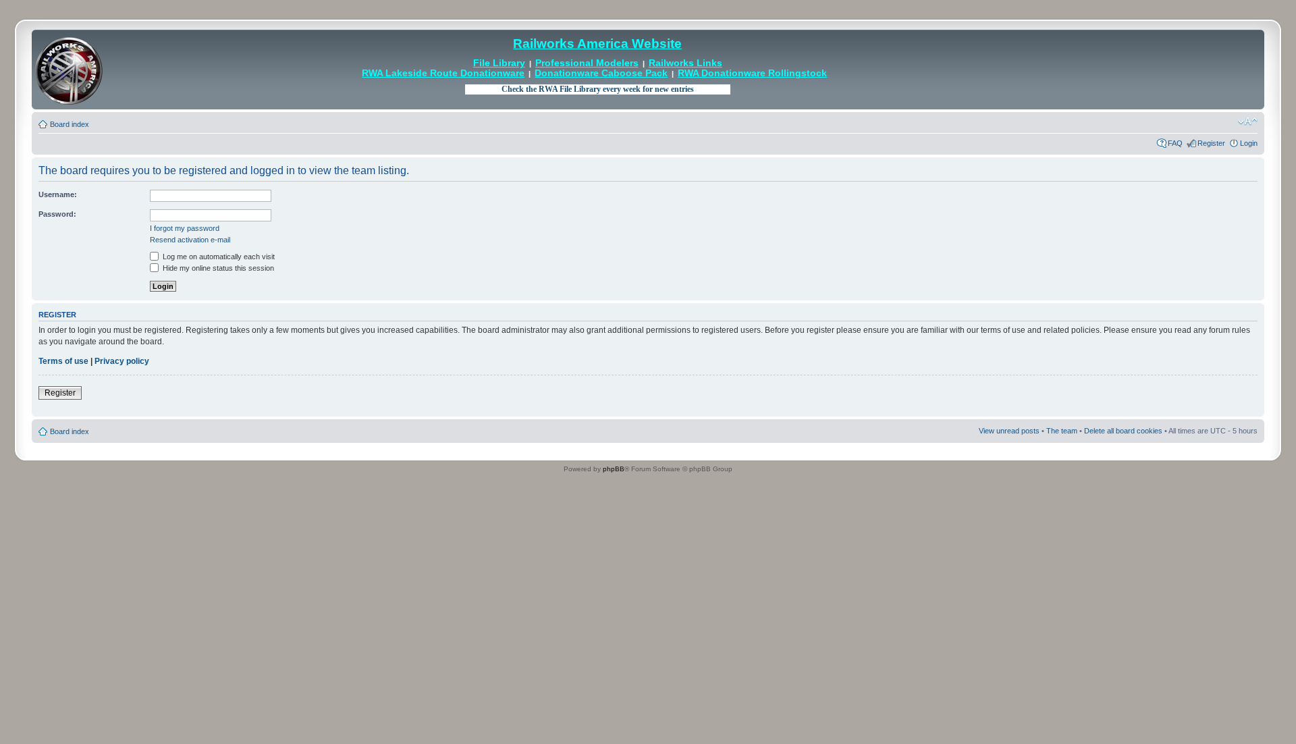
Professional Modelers (587, 63)
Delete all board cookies (1123, 431)
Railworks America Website (597, 43)
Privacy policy (121, 361)
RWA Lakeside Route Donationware (443, 73)
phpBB (613, 469)
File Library (499, 63)
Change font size (1248, 121)
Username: (57, 194)
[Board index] (69, 69)
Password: (57, 214)
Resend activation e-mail (190, 240)
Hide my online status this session (217, 268)
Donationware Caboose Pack (601, 73)
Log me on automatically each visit (218, 257)
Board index (69, 124)
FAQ (1175, 143)
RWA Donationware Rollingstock (752, 73)
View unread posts (1009, 431)
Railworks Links (685, 63)
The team (1061, 431)
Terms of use (63, 361)
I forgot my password (184, 228)
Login (1249, 143)
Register (1211, 143)
